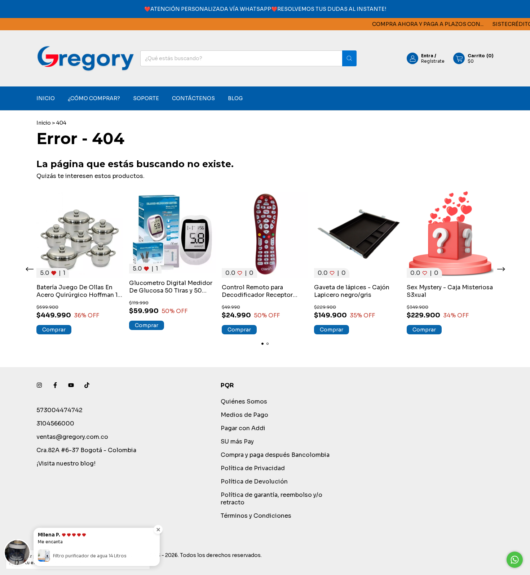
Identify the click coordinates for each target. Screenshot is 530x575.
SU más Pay (237, 441)
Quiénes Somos (244, 401)
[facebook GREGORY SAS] (55, 385)
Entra (427, 55)
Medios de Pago (244, 415)
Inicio (45, 98)
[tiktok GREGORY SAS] (87, 385)
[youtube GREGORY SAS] (71, 385)
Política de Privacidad (253, 468)
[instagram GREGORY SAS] (39, 385)
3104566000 (55, 423)
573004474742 (59, 410)
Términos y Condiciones (256, 516)
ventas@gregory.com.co (72, 437)
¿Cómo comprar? (94, 98)
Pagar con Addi (243, 428)
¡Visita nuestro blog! (66, 463)
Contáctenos (193, 98)
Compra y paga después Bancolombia (275, 455)
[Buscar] (349, 58)
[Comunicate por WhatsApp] (515, 560)
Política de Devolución (254, 481)
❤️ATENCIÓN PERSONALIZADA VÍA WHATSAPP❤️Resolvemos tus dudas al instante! (265, 9)
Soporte (146, 98)
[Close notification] (158, 529)
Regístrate (433, 61)
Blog (235, 98)
